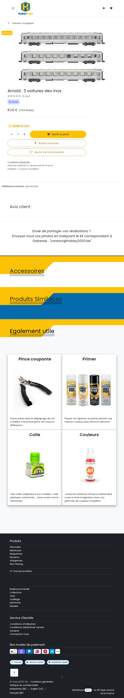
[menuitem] (18, 689)
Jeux (12, 595)
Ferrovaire (15, 547)
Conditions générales (42, 681)
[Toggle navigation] (13, 8)
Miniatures (15, 550)
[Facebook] (14, 673)
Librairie (14, 606)
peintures (15, 602)
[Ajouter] (24, 134)
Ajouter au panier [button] (60, 134)
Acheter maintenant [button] (48, 143)
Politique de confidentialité (24, 685)
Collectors (15, 592)
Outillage (15, 599)
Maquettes (16, 553)
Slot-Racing (16, 564)
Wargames (16, 560)
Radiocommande (19, 589)
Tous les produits (22, 571)
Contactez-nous (19, 634)
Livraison (12, 168)
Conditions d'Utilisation (23, 624)
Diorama (14, 557)
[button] (62, 677)
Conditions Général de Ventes (27, 627)
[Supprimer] (11, 134)
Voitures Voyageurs (22, 23)
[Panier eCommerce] (104, 8)
